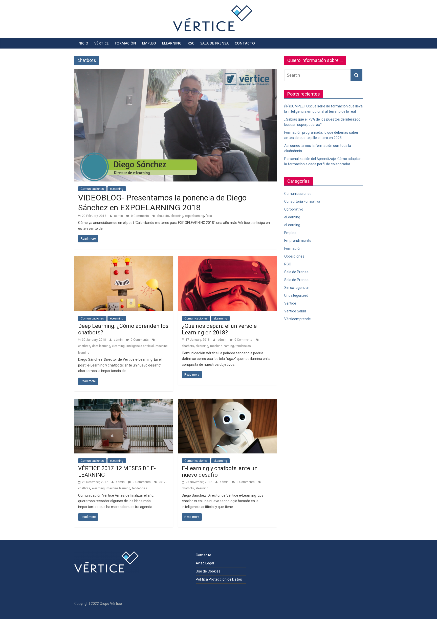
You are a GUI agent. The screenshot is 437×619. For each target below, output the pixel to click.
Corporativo (293, 209)
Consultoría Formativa (302, 201)
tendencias (243, 346)
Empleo (149, 43)
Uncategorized (296, 295)
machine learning (222, 346)
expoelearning (194, 216)
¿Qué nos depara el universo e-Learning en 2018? (220, 329)
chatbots (163, 216)
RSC (191, 43)
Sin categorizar (296, 288)
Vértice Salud (295, 311)
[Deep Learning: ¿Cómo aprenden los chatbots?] (123, 259)
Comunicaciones (92, 189)
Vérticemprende (297, 319)
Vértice (101, 43)
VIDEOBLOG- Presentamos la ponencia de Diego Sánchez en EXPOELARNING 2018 (162, 202)
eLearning (172, 43)
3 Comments (245, 482)
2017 (162, 482)
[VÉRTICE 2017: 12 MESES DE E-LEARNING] (123, 402)
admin (119, 216)
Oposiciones (294, 256)
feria (209, 216)
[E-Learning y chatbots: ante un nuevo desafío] (227, 402)
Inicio (82, 43)
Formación (125, 43)
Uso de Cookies (208, 571)
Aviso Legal (205, 563)
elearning (177, 216)
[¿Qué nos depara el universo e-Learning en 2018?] (227, 259)
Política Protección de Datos (219, 579)
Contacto (245, 43)
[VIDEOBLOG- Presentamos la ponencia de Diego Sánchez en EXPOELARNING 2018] (175, 72)
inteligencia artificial (140, 346)
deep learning (101, 346)
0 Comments (139, 216)
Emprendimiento (297, 241)
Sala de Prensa (214, 43)
